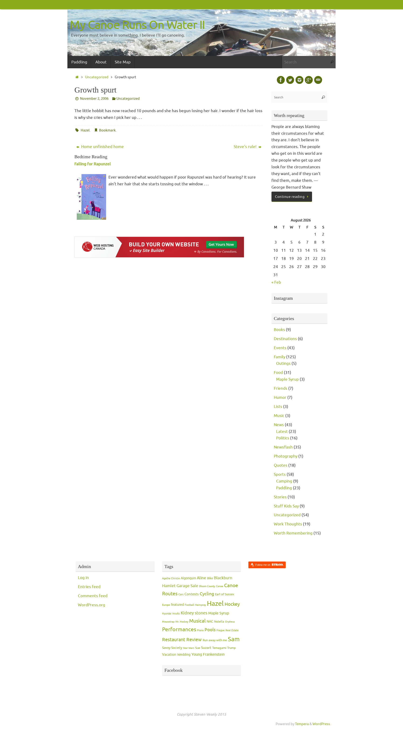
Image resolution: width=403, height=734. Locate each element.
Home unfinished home (102, 146)
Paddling (284, 488)
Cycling (207, 594)
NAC (210, 622)
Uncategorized (96, 77)
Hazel (85, 130)
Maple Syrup (287, 379)
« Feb (276, 282)
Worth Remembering (293, 533)
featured (177, 605)
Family (279, 357)
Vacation (169, 654)
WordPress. (322, 724)
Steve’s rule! (245, 146)
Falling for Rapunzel (92, 164)
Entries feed (89, 586)
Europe (166, 604)
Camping (284, 481)
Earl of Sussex (224, 594)
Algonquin (188, 578)
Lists (278, 406)
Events (280, 347)
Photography (285, 456)
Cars (181, 594)
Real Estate (232, 630)
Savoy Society (172, 648)
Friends (280, 388)
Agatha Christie (171, 578)
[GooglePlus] (309, 80)
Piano (200, 630)
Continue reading (290, 196)
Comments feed (93, 595)
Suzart (206, 648)
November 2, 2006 (94, 98)
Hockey (232, 604)
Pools (210, 630)
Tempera (302, 724)
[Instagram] (299, 80)
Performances (179, 629)
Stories (280, 497)
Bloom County (207, 586)
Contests (191, 594)
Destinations (285, 338)
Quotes (280, 465)
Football (189, 604)
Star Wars (188, 648)
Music (279, 415)
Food (278, 372)
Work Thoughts (288, 524)
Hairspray (200, 604)
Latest (282, 431)
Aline (201, 577)
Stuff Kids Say (286, 506)
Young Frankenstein (208, 654)
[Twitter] (290, 80)
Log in (83, 577)
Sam (234, 639)
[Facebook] (281, 80)
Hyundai (166, 613)
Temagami (219, 648)
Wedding (184, 655)
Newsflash (283, 447)
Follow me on (263, 564)
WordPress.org (91, 605)
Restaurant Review (182, 640)
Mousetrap (168, 621)
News (279, 424)
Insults (176, 613)
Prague (220, 630)
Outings (283, 363)
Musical (197, 621)
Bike (210, 578)
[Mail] (318, 80)
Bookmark (107, 130)
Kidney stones (194, 613)
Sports (280, 474)
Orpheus (230, 621)
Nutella (219, 622)
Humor (280, 397)
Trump (231, 648)
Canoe (219, 586)
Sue (197, 648)
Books (279, 329)
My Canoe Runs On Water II (137, 25)
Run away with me (215, 640)
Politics (282, 438)
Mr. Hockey (181, 621)
